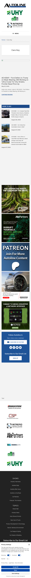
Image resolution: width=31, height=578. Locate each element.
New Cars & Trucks (15, 520)
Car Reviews (15, 496)
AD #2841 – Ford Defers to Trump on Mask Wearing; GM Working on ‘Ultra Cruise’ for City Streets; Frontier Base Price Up (15, 81)
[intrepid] (15, 25)
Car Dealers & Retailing (15, 535)
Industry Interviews (16, 481)
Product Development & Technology (15, 524)
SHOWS (16, 478)
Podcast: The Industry (15, 500)
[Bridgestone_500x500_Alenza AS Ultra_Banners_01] (15, 299)
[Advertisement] (15, 166)
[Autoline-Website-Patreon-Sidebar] (15, 270)
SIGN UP (15, 358)
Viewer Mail (15, 508)
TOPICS (15, 506)
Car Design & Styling (15, 531)
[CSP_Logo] (15, 416)
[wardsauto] (15, 445)
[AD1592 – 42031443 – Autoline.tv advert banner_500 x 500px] (15, 241)
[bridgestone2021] (15, 407)
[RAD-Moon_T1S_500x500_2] (15, 329)
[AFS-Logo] (15, 19)
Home (3, 40)
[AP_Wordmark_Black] (15, 435)
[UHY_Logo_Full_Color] (15, 13)
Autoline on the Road (15, 493)
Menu (17, 33)
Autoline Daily (15, 485)
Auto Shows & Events (15, 516)
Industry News (15, 512)
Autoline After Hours (15, 489)
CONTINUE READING (7, 94)
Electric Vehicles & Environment (15, 527)
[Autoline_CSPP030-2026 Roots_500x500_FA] (15, 213)
